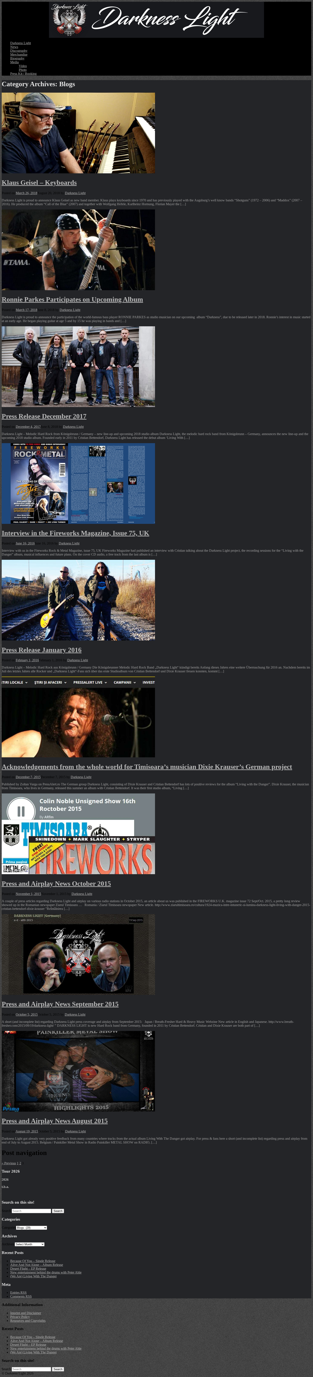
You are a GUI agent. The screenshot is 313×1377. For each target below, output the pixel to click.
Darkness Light (20, 43)
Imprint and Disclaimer (25, 1313)
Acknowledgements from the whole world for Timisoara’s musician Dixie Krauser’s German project (147, 766)
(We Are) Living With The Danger (33, 1276)
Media (14, 62)
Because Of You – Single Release (32, 1261)
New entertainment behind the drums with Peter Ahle (46, 1272)
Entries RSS (18, 1292)
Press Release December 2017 (44, 416)
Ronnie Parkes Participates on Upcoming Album (72, 299)
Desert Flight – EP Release (28, 1268)
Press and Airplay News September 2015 (60, 1004)
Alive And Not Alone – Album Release (36, 1265)
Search (6, 1211)
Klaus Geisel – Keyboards (39, 182)
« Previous (9, 1163)
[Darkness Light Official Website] (156, 20)
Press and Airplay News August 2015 (55, 1121)
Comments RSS (21, 1296)
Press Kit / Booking (23, 73)
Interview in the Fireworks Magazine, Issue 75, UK (75, 533)
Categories (9, 1227)
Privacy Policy (20, 1317)
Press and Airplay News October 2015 (56, 883)
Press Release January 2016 (42, 650)
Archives (8, 1244)
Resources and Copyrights (28, 1320)
